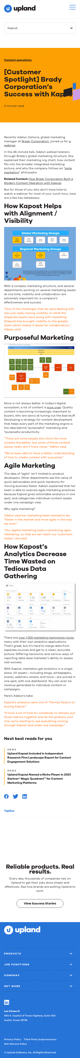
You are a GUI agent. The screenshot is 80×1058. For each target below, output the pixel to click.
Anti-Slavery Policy (15, 1043)
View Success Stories (40, 903)
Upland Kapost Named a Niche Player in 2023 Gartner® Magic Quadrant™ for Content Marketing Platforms (39, 779)
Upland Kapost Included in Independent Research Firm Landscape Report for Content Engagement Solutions (39, 758)
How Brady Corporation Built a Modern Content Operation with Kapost (38, 181)
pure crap (54, 407)
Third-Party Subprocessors (40, 1039)
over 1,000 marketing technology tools (46, 638)
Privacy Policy (12, 1039)
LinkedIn (6, 1002)
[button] (73, 7)
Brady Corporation (35, 141)
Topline (9, 811)
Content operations (18, 60)
